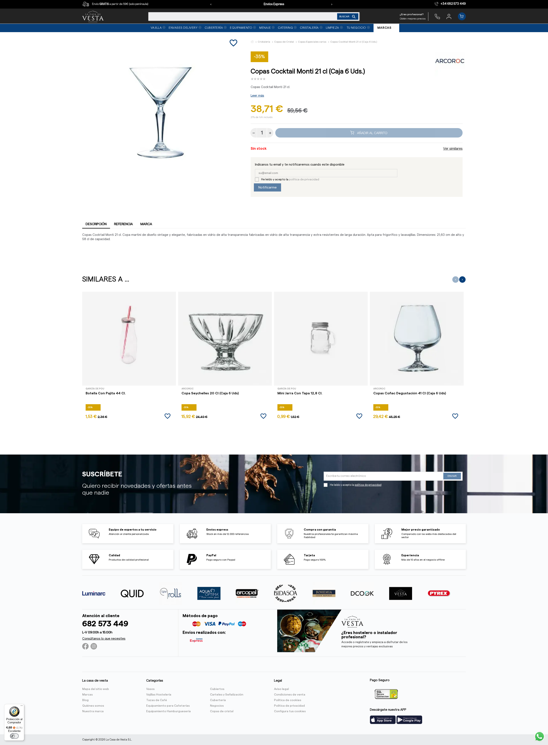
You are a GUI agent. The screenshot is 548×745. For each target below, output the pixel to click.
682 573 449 (105, 624)
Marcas (87, 694)
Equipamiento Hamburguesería (168, 711)
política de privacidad (304, 179)
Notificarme (267, 187)
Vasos (150, 689)
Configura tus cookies (290, 711)
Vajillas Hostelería (158, 694)
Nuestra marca (93, 711)
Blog (85, 700)
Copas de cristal (221, 711)
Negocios (217, 705)
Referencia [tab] (123, 224)
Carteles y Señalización (226, 694)
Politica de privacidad (289, 705)
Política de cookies (287, 700)
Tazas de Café (156, 700)
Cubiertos (217, 689)
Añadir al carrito (371, 133)
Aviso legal (281, 689)
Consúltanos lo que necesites (103, 638)
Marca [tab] (146, 224)
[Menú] (21, 706)
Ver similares (453, 148)
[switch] (14, 736)
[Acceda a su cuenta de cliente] (448, 16)
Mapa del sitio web (95, 689)
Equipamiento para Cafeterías (168, 705)
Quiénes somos (93, 705)
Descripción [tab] (96, 224)
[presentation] (210, 4)
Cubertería (218, 700)
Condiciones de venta (289, 694)
